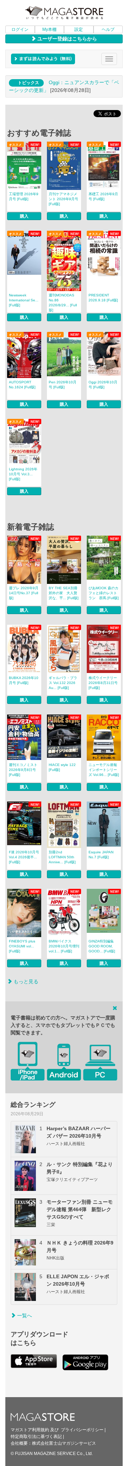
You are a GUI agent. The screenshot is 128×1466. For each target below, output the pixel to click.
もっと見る (25, 981)
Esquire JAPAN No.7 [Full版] (101, 854)
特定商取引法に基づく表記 (36, 1436)
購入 (24, 216)
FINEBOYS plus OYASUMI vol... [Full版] (22, 946)
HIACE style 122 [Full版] (62, 767)
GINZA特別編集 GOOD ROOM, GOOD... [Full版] (102, 946)
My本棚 (49, 29)
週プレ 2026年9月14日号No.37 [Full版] (23, 593)
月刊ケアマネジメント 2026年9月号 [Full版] (63, 199)
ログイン (19, 29)
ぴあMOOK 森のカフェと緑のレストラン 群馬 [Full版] (104, 593)
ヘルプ (108, 29)
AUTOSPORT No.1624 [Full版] (22, 384)
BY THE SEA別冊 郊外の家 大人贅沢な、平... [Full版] (64, 593)
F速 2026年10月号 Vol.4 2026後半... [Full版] (24, 857)
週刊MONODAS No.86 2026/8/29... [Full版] (63, 302)
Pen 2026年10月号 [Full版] (62, 384)
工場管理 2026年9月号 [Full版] (23, 196)
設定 (78, 29)
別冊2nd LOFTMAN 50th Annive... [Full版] (62, 857)
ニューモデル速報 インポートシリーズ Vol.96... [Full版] (104, 770)
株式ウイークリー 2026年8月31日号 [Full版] (103, 683)
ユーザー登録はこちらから (66, 39)
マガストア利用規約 (30, 1429)
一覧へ (24, 1315)
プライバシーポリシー (82, 1429)
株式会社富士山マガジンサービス (64, 1443)
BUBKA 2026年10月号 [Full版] (23, 680)
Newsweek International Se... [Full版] (23, 300)
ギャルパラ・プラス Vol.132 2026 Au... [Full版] (63, 683)
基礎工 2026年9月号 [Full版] (103, 196)
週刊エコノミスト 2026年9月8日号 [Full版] (23, 770)
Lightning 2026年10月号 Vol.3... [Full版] (23, 474)
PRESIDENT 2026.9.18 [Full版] (103, 297)
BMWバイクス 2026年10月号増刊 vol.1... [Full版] (64, 946)
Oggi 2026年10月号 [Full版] (103, 384)
